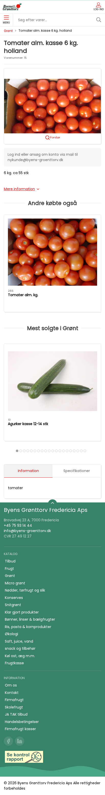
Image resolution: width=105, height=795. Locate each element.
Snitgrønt (13, 604)
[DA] (12, 7)
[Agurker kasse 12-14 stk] (52, 381)
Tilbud (10, 561)
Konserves (14, 597)
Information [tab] (28, 470)
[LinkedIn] (19, 741)
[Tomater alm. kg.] (52, 252)
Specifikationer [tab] (76, 470)
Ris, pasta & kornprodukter (28, 626)
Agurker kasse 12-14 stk (28, 423)
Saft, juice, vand (19, 641)
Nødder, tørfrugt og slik (25, 590)
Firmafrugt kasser (20, 728)
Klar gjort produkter (22, 612)
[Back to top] (52, 504)
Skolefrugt (14, 707)
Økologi (11, 633)
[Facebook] (8, 741)
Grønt (8, 31)
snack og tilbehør (20, 648)
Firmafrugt (14, 699)
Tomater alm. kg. (23, 294)
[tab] (17, 451)
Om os (11, 685)
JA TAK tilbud (16, 714)
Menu (6, 22)
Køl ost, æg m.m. (20, 655)
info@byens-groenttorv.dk (27, 530)
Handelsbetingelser (22, 721)
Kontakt (12, 692)
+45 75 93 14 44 (18, 525)
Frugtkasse (14, 663)
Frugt (9, 568)
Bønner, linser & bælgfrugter (30, 619)
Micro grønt (15, 583)
